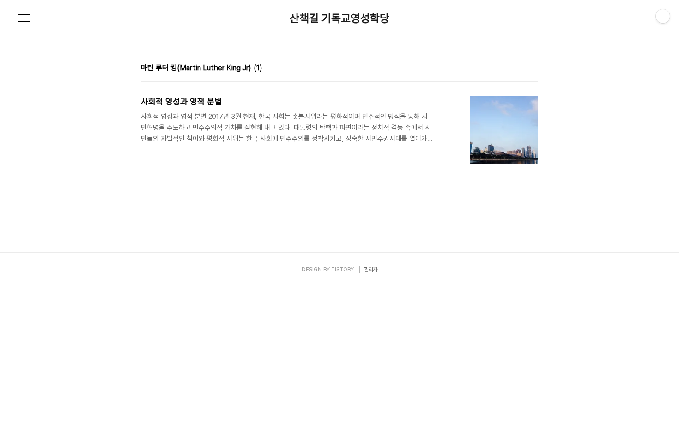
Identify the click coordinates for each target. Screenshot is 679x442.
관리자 (371, 269)
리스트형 (532, 68)
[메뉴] (24, 18)
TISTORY (342, 269)
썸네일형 (519, 68)
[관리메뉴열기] (663, 16)
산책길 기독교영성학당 (339, 18)
